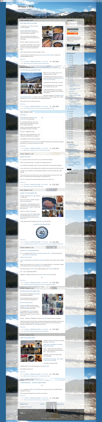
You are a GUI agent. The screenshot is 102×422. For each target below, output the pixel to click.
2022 (69, 62)
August (71, 73)
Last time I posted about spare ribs (28, 30)
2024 (69, 58)
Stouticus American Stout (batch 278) (41, 253)
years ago (27, 306)
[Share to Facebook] (57, 61)
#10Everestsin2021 (33, 389)
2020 (69, 111)
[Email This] (53, 61)
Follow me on (71, 33)
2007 (69, 135)
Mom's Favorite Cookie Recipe (74, 164)
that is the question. (23, 11)
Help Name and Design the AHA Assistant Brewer (73, 158)
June (71, 76)
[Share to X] (55, 61)
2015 (69, 120)
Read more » (23, 59)
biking (29, 205)
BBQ (25, 63)
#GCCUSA (35, 399)
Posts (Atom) (29, 406)
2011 (69, 127)
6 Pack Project (27, 284)
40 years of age (31, 195)
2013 (69, 124)
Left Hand (51, 268)
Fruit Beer (40, 331)
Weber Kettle (50, 55)
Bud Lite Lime (28, 98)
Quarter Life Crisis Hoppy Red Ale (42, 224)
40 (26, 208)
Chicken (28, 150)
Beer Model (33, 284)
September (72, 71)
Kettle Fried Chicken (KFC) (27, 337)
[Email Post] (50, 61)
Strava (47, 399)
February (72, 84)
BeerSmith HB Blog (72, 149)
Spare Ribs (40, 63)
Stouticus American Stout (26, 257)
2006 (69, 137)
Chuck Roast (36, 243)
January (71, 109)
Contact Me (37, 17)
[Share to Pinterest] (58, 61)
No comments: (45, 61)
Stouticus (22, 260)
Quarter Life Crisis (47, 243)
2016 (69, 118)
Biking (39, 399)
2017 (69, 116)
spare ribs (30, 26)
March (71, 82)
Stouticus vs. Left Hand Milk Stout (29, 250)
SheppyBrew (47, 108)
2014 (69, 122)
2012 (69, 126)
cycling (31, 211)
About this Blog (29, 17)
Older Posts (60, 404)
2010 (69, 129)
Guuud (31, 63)
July (71, 74)
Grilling (27, 63)
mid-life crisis (23, 218)
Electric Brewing (40, 108)
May (71, 78)
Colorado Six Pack (39, 264)
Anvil (61, 72)
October (71, 69)
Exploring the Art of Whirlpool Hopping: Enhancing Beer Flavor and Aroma (74, 152)
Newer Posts (24, 404)
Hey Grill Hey (52, 342)
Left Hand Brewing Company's (37, 260)
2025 (69, 56)
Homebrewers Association (74, 156)
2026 (69, 55)
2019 (69, 113)
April (71, 80)
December (72, 65)
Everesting (43, 399)
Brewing (28, 108)
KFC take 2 (23, 115)
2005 (69, 138)
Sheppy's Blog (26, 6)
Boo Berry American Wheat (26, 302)
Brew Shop (44, 318)
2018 (69, 115)
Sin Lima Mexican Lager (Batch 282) (30, 70)
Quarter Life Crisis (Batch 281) (28, 193)
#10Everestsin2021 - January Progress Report (33, 382)
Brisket (27, 186)
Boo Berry (22, 305)
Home (21, 17)
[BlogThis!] (54, 61)
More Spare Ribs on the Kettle (28, 23)
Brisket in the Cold (34, 141)
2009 (69, 131)
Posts (70, 22)
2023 (69, 60)
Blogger (59, 418)
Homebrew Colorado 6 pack (30, 254)
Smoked (35, 63)
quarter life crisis (35, 215)
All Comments (72, 24)
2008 (69, 133)
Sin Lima (52, 108)
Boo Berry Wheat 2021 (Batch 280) (30, 291)
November (72, 67)
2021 (69, 64)
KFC (38, 150)
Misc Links (44, 17)
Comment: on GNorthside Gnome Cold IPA (73, 146)
